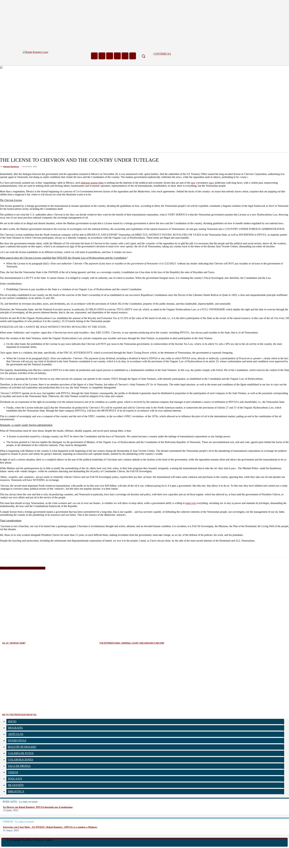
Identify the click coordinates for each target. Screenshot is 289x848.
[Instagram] (102, 55)
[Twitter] (125, 55)
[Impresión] (53, 548)
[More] (65, 548)
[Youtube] (132, 55)
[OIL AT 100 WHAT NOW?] (50, 606)
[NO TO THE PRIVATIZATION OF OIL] (50, 678)
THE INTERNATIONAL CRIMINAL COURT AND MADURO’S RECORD (131, 643)
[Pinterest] (29, 548)
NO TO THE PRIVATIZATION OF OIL (19, 714)
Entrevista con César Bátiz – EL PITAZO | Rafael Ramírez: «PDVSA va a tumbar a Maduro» (50, 827)
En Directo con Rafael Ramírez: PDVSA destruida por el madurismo (38, 807)
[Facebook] (94, 55)
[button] (143, 56)
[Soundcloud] (109, 55)
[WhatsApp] (41, 548)
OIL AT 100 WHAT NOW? (14, 643)
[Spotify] (117, 55)
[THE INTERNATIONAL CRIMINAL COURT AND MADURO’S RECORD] (147, 606)
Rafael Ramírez (11, 166)
